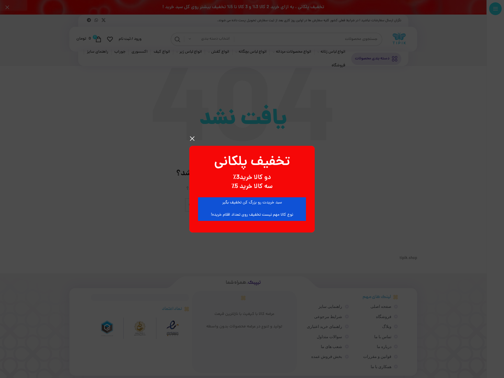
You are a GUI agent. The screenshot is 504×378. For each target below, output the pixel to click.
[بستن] (192, 138)
